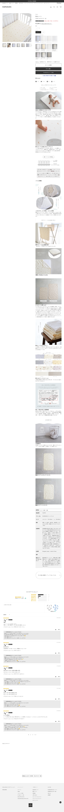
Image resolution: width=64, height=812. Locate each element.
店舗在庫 (38, 78)
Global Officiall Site (21, 796)
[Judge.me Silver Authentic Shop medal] (49, 607)
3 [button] (32, 734)
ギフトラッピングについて (38, 3)
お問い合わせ (21, 3)
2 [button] (30, 734)
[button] (55, 75)
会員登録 (41, 61)
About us (49, 793)
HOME (31, 775)
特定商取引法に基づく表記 (52, 791)
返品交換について (5, 3)
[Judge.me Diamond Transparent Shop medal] (55, 607)
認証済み (52, 611)
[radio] (38, 32)
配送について (11, 3)
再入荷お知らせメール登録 (49, 72)
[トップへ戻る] (60, 802)
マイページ (19, 789)
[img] (6, 617)
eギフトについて (46, 3)
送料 (42, 23)
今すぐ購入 (48, 68)
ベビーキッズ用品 (20, 793)
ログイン (37, 61)
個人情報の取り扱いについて (52, 789)
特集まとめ (25, 775)
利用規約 (16, 3)
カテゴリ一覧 (38, 775)
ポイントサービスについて (28, 3)
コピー (45, 18)
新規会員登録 (4, 789)
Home (37, 14)
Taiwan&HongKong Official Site (23, 798)
